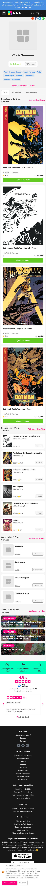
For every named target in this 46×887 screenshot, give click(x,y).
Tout (5, 92)
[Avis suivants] (42, 704)
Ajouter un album (23, 798)
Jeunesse (23, 767)
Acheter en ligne (23, 830)
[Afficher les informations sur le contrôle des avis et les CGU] (36, 689)
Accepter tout (9, 883)
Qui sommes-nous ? (23, 735)
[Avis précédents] (3, 704)
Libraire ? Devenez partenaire (23, 808)
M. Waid (6, 173)
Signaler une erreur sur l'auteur (23, 85)
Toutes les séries (23, 776)
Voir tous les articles (37, 611)
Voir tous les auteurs (37, 538)
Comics (23, 761)
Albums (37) (31, 92)
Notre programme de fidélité (23, 795)
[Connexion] (42, 13)
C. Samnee (14, 173)
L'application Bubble (23, 789)
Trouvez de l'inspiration (23, 755)
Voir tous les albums (37, 100)
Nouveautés (23, 770)
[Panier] (37, 13)
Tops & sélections (23, 773)
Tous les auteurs (23, 779)
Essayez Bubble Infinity (23, 792)
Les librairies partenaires (23, 811)
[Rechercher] (32, 13)
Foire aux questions (23, 821)
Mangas (23, 764)
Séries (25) (16, 92)
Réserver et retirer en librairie (23, 833)
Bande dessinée (23, 758)
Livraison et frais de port (23, 824)
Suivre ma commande (23, 827)
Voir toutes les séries (36, 429)
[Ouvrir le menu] (4, 13)
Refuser (22, 883)
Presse (23, 738)
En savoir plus (26, 7)
